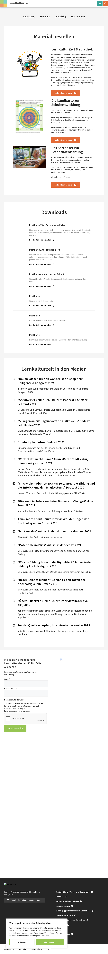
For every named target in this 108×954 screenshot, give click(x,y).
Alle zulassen (49, 942)
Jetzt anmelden (15, 728)
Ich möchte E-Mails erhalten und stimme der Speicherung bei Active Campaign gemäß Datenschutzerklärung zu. (23, 706)
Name (7, 679)
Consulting (61, 16)
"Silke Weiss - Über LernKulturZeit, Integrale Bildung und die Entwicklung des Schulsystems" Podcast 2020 (56, 485)
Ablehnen (22, 942)
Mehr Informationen (64, 93)
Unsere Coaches (63, 906)
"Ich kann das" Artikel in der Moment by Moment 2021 (54, 531)
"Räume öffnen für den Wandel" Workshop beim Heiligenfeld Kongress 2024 (51, 381)
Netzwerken (78, 16)
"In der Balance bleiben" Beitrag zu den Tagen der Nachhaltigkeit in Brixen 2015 (51, 582)
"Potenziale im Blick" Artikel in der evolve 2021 (49, 545)
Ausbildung (29, 16)
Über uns (60, 896)
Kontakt (22, 949)
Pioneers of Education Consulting (71, 920)
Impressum (9, 949)
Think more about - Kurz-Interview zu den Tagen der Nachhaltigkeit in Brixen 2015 (53, 521)
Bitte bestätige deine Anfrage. (17, 711)
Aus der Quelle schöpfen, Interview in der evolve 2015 (54, 625)
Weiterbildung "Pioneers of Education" (73, 892)
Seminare (45, 16)
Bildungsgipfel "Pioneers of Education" (73, 910)
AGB (49, 949)
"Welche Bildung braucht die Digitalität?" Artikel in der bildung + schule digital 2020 (55, 564)
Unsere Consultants (65, 915)
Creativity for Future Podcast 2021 (41, 442)
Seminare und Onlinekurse (67, 901)
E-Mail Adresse (10, 688)
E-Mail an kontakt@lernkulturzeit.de (25, 900)
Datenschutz (37, 949)
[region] (37, 933)
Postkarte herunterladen (40, 240)
